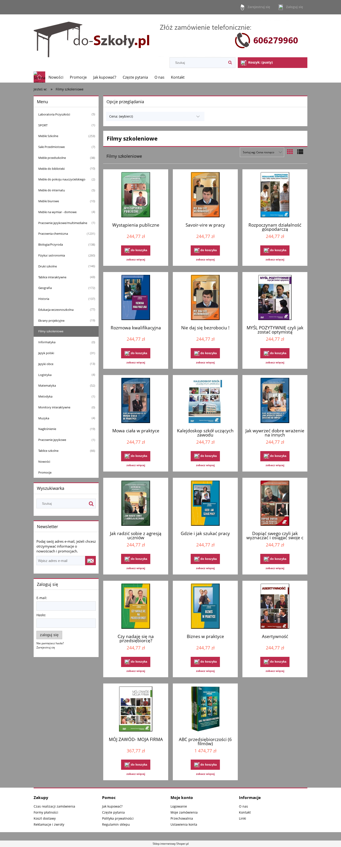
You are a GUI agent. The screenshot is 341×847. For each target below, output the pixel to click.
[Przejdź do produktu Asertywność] (275, 607)
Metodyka (45, 396)
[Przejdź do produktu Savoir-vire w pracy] (205, 195)
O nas (243, 806)
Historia (43, 299)
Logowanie (178, 806)
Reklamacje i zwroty (49, 824)
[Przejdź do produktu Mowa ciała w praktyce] (135, 401)
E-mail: (41, 598)
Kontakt (245, 812)
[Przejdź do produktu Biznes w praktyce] (205, 607)
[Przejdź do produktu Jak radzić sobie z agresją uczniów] (135, 504)
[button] (135, 259)
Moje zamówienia (184, 812)
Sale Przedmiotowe (51, 147)
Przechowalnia (181, 818)
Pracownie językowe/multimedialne (62, 223)
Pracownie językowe (52, 440)
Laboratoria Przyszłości (54, 114)
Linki (242, 818)
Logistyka (44, 375)
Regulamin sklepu (116, 824)
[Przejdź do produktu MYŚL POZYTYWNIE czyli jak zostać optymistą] (275, 298)
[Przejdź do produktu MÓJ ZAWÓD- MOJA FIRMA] (135, 709)
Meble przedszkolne (52, 158)
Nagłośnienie (47, 429)
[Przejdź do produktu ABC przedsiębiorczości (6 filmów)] (205, 709)
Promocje (44, 472)
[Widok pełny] (300, 152)
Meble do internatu (51, 190)
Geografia (45, 288)
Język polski (46, 353)
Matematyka (47, 385)
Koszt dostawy (45, 818)
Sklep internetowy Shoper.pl (171, 844)
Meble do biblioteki (51, 169)
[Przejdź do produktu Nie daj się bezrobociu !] (205, 298)
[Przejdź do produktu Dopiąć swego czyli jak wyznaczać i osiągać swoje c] (275, 504)
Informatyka (46, 342)
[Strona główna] (170, 36)
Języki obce (45, 364)
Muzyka (43, 418)
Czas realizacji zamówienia (54, 806)
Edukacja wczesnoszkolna (56, 310)
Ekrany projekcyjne (51, 320)
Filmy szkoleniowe (50, 331)
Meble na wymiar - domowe (57, 212)
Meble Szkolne (48, 136)
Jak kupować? (112, 806)
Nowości (44, 461)
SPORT (43, 125)
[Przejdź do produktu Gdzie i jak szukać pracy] (205, 504)
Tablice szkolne (48, 451)
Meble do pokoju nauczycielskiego (61, 179)
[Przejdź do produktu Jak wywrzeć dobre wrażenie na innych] (275, 401)
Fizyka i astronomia (51, 255)
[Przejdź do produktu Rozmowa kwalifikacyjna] (135, 298)
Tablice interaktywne (52, 277)
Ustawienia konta (183, 824)
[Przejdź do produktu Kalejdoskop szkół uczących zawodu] (205, 401)
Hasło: (41, 615)
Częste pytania (113, 812)
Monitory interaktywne (54, 407)
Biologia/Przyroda (50, 244)
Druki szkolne (47, 266)
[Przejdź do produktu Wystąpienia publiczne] (135, 195)
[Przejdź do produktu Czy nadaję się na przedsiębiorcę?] (135, 607)
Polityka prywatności (118, 818)
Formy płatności (46, 812)
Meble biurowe (48, 201)
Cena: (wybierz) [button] (121, 116)
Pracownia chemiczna (53, 233)
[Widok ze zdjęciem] (290, 152)
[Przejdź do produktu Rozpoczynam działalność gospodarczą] (275, 195)
